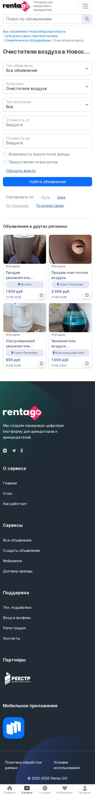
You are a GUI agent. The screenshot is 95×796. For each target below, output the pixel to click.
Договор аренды (17, 571)
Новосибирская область (48, 31)
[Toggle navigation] (85, 6)
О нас (8, 493)
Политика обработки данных (23, 765)
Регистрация (14, 628)
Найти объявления (47, 181)
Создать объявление (21, 550)
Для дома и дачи (17, 36)
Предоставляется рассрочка (33, 162)
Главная (10, 483)
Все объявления (15, 31)
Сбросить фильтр (21, 171)
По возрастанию (50, 206)
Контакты (11, 638)
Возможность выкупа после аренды (39, 154)
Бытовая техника (45, 36)
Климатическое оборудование (28, 40)
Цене (61, 197)
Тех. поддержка (17, 607)
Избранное (12, 560)
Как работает (15, 503)
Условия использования (67, 765)
